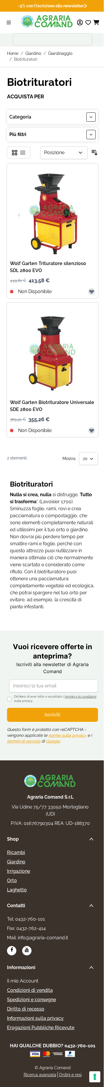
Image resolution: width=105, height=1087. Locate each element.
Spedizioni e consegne (31, 999)
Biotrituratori (25, 59)
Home (12, 53)
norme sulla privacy (67, 735)
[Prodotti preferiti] (88, 22)
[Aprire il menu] (9, 22)
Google (53, 741)
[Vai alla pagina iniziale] (47, 21)
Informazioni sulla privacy (35, 1018)
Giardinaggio (60, 53)
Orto (12, 880)
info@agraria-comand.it (43, 937)
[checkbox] (14, 152)
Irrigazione (18, 871)
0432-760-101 (30, 919)
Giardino (33, 53)
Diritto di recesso (25, 1009)
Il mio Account (22, 981)
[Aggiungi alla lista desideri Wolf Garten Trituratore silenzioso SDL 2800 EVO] (91, 291)
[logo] (50, 781)
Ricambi (16, 852)
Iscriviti (52, 714)
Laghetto (17, 890)
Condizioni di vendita (30, 990)
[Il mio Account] (80, 22)
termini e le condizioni (80, 696)
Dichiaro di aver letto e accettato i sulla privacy (55, 699)
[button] (52, 135)
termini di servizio (23, 741)
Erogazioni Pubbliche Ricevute (40, 1027)
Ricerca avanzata (40, 1074)
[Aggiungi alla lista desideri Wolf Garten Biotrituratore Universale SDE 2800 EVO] (91, 430)
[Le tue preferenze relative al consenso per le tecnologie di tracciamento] (94, 1076)
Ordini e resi (70, 1074)
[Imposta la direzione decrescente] (94, 152)
